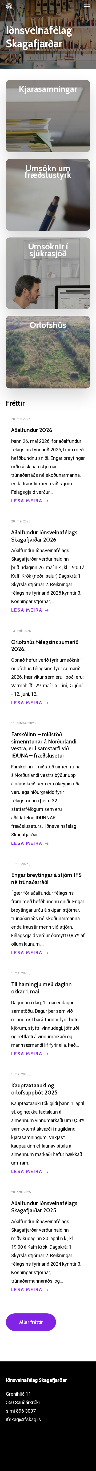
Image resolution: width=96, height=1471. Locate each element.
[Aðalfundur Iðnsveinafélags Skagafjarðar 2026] (48, 566)
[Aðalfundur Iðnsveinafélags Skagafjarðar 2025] (48, 1241)
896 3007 (26, 1411)
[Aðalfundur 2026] (48, 459)
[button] (87, 6)
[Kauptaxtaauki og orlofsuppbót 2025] (48, 1123)
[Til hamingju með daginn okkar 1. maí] (48, 1013)
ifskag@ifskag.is (23, 1419)
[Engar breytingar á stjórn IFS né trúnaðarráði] (48, 908)
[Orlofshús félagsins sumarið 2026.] (48, 666)
